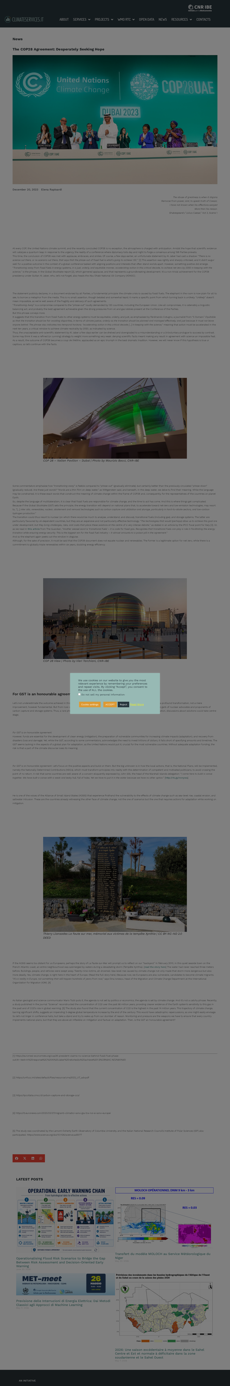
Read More (137, 704)
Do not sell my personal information (102, 694)
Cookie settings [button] (89, 704)
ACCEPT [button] (110, 704)
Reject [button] (123, 704)
